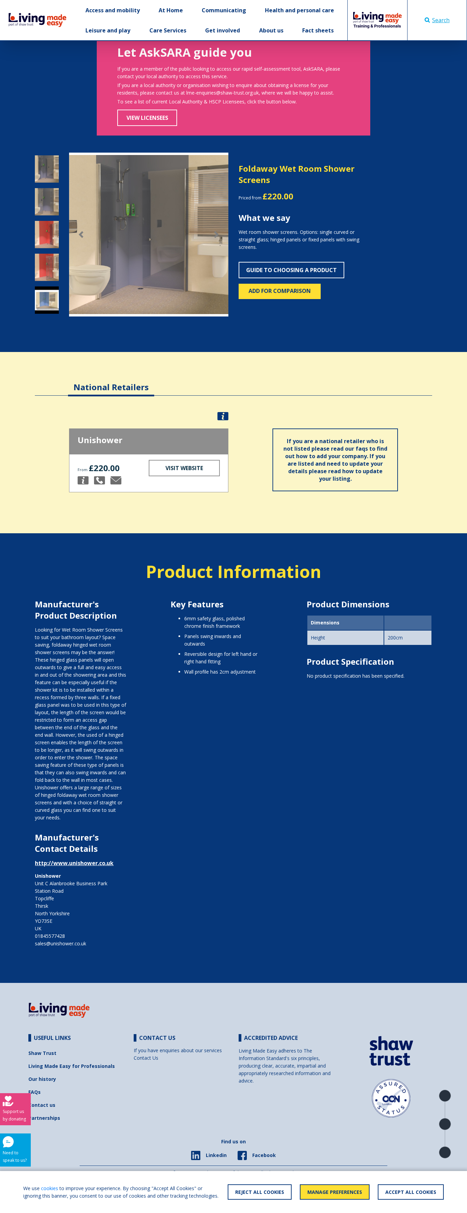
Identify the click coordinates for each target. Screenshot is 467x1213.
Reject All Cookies (259, 1192)
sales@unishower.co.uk (60, 943)
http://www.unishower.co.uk (74, 863)
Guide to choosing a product (291, 270)
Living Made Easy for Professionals (71, 1066)
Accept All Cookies (410, 1192)
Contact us (41, 1105)
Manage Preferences (334, 1192)
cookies (49, 1188)
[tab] (111, 381)
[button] (81, 235)
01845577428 (50, 936)
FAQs (34, 1092)
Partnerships (44, 1118)
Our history (42, 1079)
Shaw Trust (42, 1053)
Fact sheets (318, 30)
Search (441, 20)
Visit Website (184, 468)
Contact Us (146, 1058)
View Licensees (147, 118)
